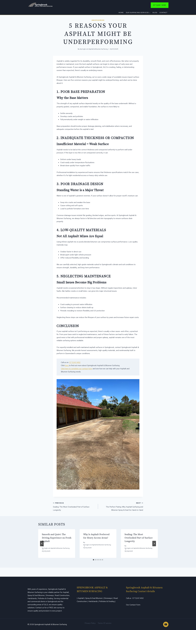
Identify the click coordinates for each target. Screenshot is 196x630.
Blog (155, 13)
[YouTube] (165, 624)
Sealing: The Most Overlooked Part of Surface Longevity (71, 506)
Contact (163, 13)
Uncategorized (98, 20)
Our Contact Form (133, 605)
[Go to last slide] (42, 543)
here (67, 365)
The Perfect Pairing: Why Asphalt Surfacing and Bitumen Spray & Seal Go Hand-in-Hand (124, 506)
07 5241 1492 (159, 5)
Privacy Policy (90, 623)
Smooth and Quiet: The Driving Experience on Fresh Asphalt (56, 538)
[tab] (93, 559)
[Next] (154, 543)
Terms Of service (104, 623)
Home (121, 13)
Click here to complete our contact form (76, 368)
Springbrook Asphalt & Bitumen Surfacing (94, 49)
